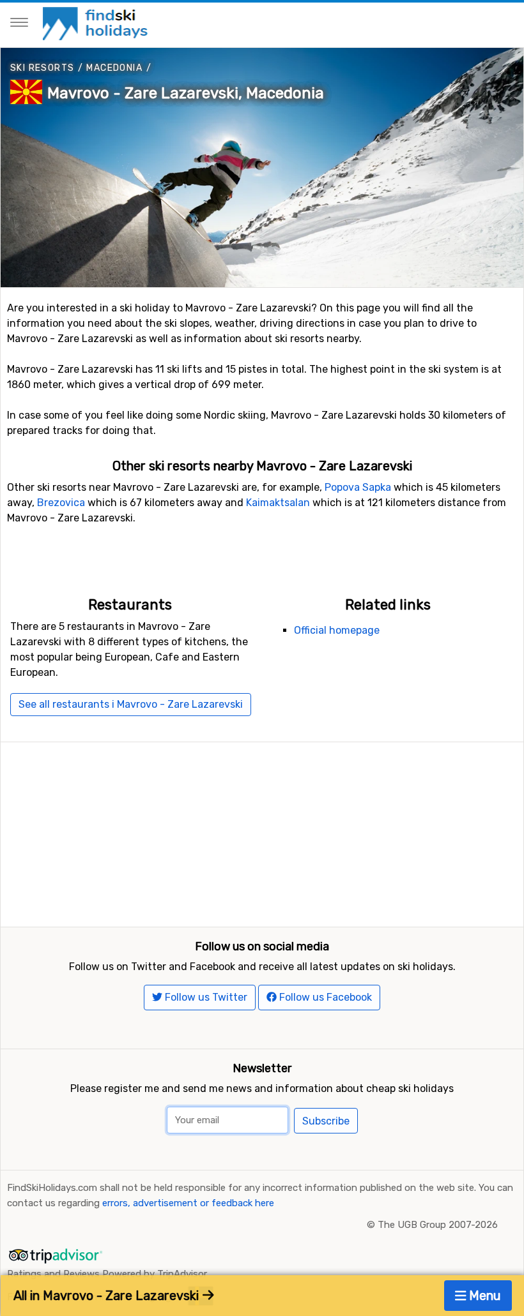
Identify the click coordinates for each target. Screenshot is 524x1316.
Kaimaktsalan (278, 503)
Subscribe (326, 1121)
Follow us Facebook (324, 997)
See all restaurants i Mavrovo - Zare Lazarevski (131, 704)
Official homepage (337, 630)
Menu (483, 1295)
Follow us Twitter (204, 997)
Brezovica (61, 503)
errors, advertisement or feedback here (188, 1203)
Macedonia (114, 68)
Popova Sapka (358, 487)
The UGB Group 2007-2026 (438, 1224)
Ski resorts (42, 68)
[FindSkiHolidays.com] (97, 23)
